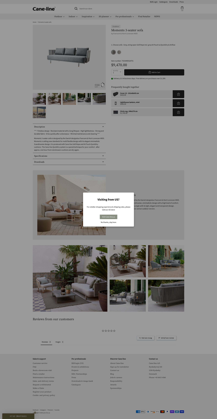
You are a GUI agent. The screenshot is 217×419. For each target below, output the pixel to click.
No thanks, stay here (108, 222)
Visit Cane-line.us (108, 217)
